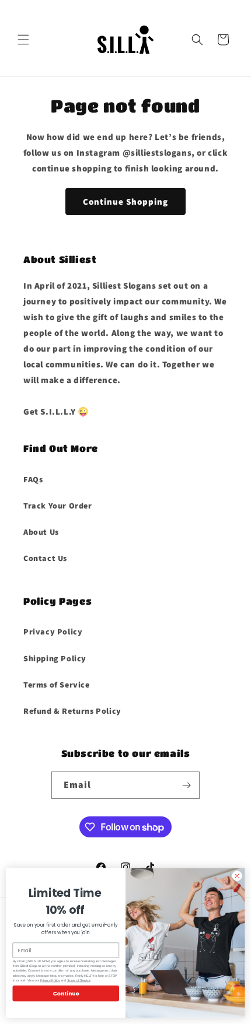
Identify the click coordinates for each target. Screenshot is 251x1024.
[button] (23, 39)
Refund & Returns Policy (72, 711)
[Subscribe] (186, 785)
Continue (66, 993)
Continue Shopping (125, 201)
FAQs (33, 479)
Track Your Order (57, 505)
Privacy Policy (52, 631)
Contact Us (45, 558)
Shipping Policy (54, 658)
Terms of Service (56, 684)
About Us (41, 532)
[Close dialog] (237, 876)
